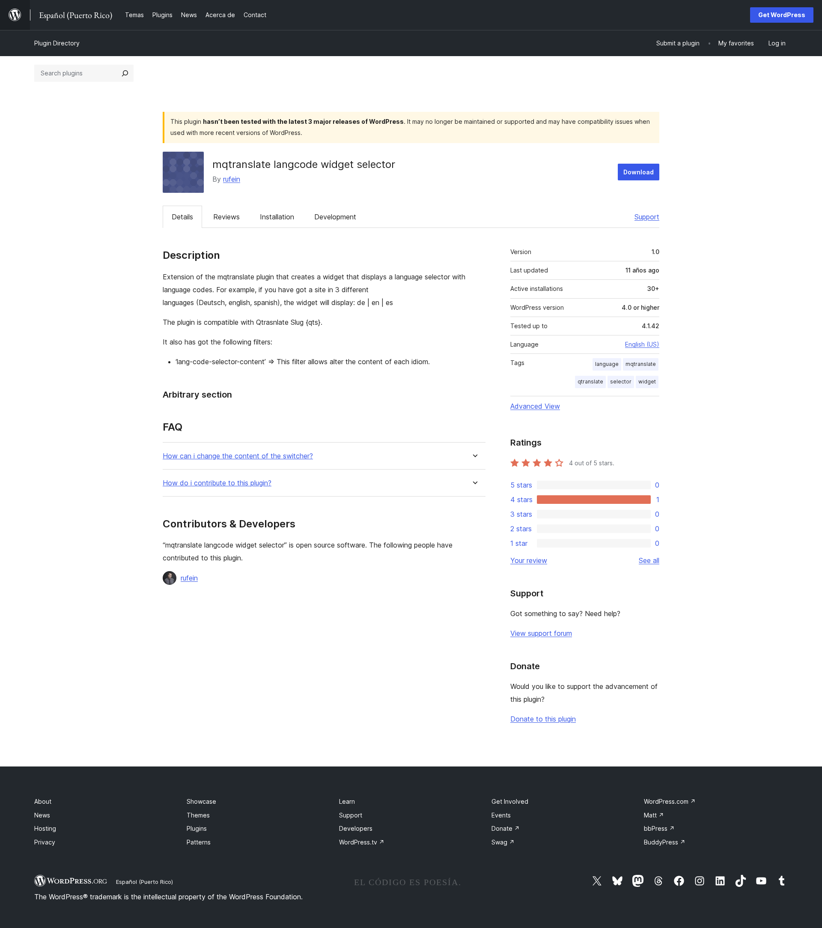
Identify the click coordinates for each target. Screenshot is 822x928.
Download (638, 172)
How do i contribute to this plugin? (217, 483)
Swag (503, 842)
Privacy (44, 842)
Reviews (226, 217)
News (42, 815)
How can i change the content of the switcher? (238, 456)
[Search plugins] (125, 73)
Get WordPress (781, 14)
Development (335, 217)
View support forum (541, 633)
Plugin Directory (57, 43)
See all (649, 560)
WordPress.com (670, 801)
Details (182, 217)
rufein (231, 179)
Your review (528, 560)
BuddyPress (664, 842)
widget (647, 381)
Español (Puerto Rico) (144, 881)
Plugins (197, 828)
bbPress (659, 828)
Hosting (45, 828)
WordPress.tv (361, 842)
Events (501, 815)
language (607, 364)
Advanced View (535, 406)
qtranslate (590, 381)
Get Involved (509, 801)
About (42, 801)
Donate (505, 828)
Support (646, 217)
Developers (355, 828)
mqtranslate (640, 364)
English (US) (642, 344)
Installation (277, 217)
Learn (347, 801)
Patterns (199, 842)
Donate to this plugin (543, 719)
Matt (654, 815)
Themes (198, 815)
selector (620, 381)
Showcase (201, 801)
